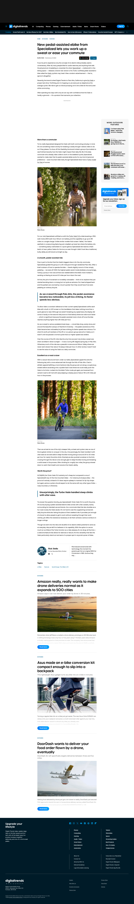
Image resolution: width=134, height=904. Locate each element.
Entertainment (78, 845)
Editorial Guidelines (79, 865)
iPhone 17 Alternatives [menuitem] (89, 32)
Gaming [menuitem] (55, 27)
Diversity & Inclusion (74, 886)
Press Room (104, 883)
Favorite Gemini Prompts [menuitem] (105, 32)
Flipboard (96, 823)
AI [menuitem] (33, 27)
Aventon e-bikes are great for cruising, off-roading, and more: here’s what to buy (118, 177)
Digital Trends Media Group (15, 897)
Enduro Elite (85, 478)
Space (108, 836)
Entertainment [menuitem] (65, 27)
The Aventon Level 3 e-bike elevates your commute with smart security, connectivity (118, 166)
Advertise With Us (79, 862)
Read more (43, 647)
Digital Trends (15, 29)
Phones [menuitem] (48, 27)
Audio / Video (78, 839)
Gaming (76, 836)
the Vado (90, 80)
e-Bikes (39, 567)
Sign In (121, 26)
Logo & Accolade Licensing (81, 868)
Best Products (110, 842)
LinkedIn (92, 823)
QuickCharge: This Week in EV (60, 567)
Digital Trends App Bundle (113, 868)
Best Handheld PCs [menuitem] (60, 32)
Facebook (70, 823)
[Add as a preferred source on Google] (84, 58)
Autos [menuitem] (86, 27)
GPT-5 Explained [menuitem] (119, 32)
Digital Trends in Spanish (113, 865)
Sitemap (103, 886)
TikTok (85, 823)
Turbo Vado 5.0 (74, 236)
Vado (49, 73)
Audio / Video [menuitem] (77, 27)
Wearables (109, 833)
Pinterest (88, 823)
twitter (52, 554)
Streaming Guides (111, 839)
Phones (76, 830)
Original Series (110, 848)
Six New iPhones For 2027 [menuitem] (34, 32)
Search (128, 26)
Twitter (77, 823)
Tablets (108, 830)
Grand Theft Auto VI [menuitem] (19, 32)
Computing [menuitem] (40, 27)
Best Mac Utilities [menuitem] (48, 32)
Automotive (77, 848)
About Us (76, 856)
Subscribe (122, 206)
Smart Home (77, 842)
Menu (6, 26)
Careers (71, 880)
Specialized (76, 68)
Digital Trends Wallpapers (113, 862)
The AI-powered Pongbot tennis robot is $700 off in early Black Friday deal (118, 154)
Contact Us (77, 859)
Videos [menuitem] (103, 27)
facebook (49, 554)
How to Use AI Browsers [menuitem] (75, 32)
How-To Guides (110, 845)
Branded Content (110, 859)
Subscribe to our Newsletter (113, 856)
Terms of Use (72, 890)
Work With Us (72, 883)
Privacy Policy (107, 210)
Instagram (74, 823)
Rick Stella (41, 58)
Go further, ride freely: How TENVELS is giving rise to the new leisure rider (118, 143)
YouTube (81, 823)
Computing (77, 833)
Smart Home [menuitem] (94, 27)
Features (46, 567)
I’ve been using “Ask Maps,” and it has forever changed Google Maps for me (118, 131)
